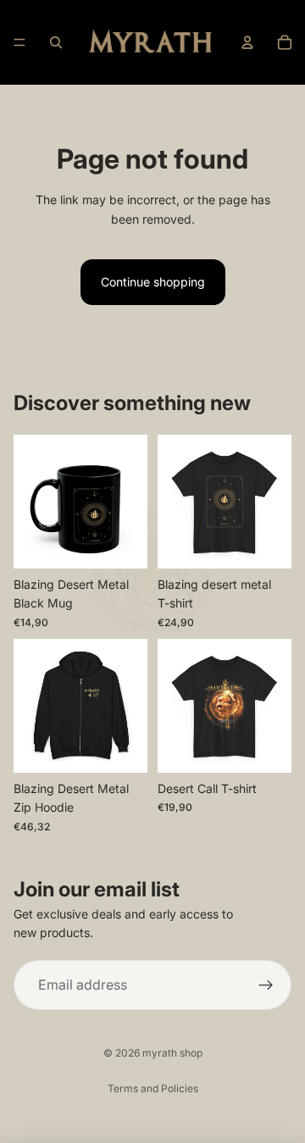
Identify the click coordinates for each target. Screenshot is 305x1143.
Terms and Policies (153, 1088)
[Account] (247, 42)
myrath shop (172, 1052)
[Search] (56, 42)
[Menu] (19, 42)
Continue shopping (153, 282)
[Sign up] (266, 985)
